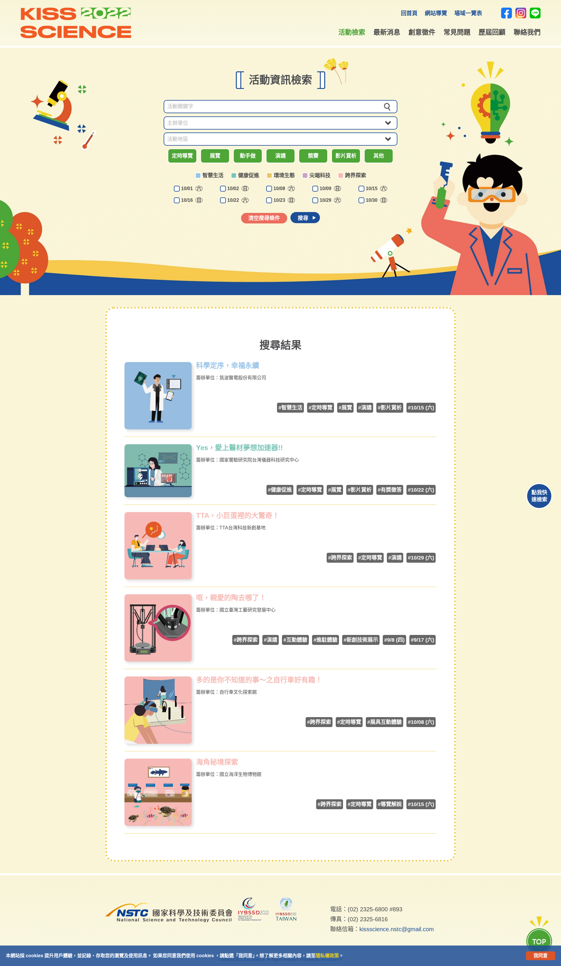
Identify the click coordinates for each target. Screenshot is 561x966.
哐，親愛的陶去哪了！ (231, 597)
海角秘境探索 (217, 762)
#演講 (365, 408)
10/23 (283, 200)
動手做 (248, 156)
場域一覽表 (468, 13)
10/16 (191, 200)
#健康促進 (280, 490)
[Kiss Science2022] (75, 36)
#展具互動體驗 (384, 722)
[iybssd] (253, 910)
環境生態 (284, 175)
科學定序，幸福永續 (227, 365)
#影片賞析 (390, 408)
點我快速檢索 (539, 496)
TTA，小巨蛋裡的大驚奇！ (237, 515)
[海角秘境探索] (158, 824)
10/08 (283, 188)
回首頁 (409, 13)
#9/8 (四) (394, 640)
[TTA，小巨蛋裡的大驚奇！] (158, 577)
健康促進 (248, 175)
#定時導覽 (321, 408)
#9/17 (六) (422, 640)
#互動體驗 (295, 640)
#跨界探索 (340, 558)
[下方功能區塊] (330, 900)
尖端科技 (319, 175)
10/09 (330, 188)
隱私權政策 (327, 955)
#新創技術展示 (361, 640)
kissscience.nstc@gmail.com (396, 929)
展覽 (215, 156)
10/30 (376, 200)
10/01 (191, 188)
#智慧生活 (290, 408)
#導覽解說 (390, 804)
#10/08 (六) (421, 722)
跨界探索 (355, 175)
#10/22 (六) (421, 490)
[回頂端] (539, 935)
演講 (280, 156)
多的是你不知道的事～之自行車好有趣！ (259, 679)
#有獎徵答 (390, 490)
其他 (378, 156)
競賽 (313, 156)
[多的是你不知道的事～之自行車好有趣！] (158, 742)
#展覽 (345, 408)
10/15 (376, 188)
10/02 (237, 188)
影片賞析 (345, 156)
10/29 (330, 200)
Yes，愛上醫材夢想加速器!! (239, 447)
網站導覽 (436, 13)
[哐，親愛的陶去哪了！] (158, 659)
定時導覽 (182, 156)
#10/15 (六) (421, 408)
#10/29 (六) (421, 558)
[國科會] (168, 926)
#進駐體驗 (325, 640)
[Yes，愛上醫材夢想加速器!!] (158, 495)
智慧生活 (213, 175)
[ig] (520, 13)
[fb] (506, 13)
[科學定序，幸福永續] (158, 427)
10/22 (237, 200)
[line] (535, 13)
